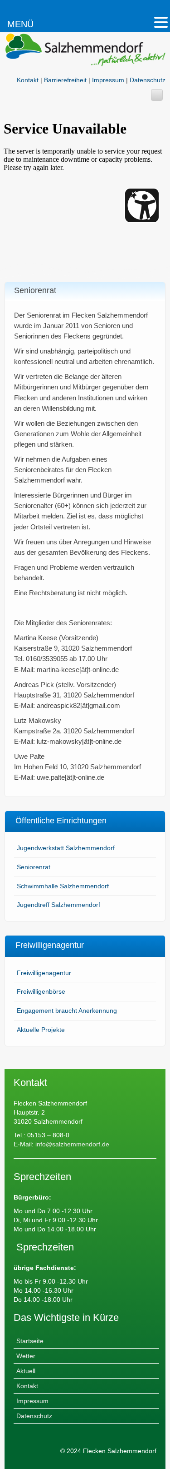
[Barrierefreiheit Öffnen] (142, 205)
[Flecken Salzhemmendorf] (85, 53)
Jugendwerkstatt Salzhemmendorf (66, 848)
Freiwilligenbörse (41, 991)
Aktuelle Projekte (41, 1029)
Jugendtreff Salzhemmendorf (58, 904)
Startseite (30, 1341)
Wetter (25, 1355)
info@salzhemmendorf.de (71, 1144)
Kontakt (28, 80)
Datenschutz (147, 80)
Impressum (108, 80)
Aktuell (25, 1370)
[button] (161, 22)
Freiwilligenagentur (44, 972)
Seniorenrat (33, 867)
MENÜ (20, 24)
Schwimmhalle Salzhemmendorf (63, 886)
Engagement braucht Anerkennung (67, 1010)
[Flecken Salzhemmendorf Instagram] (157, 95)
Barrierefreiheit (65, 80)
